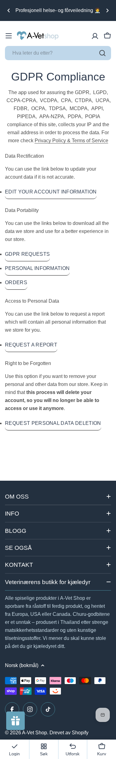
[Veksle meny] (8, 35)
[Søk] (102, 53)
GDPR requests (27, 254)
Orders (16, 282)
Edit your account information (51, 191)
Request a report (31, 344)
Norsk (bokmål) (21, 665)
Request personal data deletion (53, 423)
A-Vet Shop (34, 732)
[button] (8, 10)
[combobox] (58, 53)
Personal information (37, 268)
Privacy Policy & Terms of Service (71, 140)
